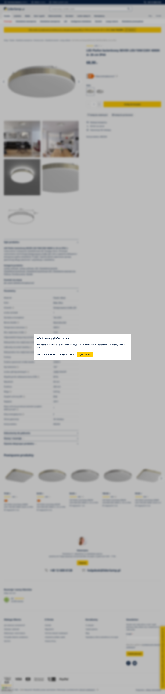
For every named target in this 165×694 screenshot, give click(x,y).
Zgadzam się (84, 354)
